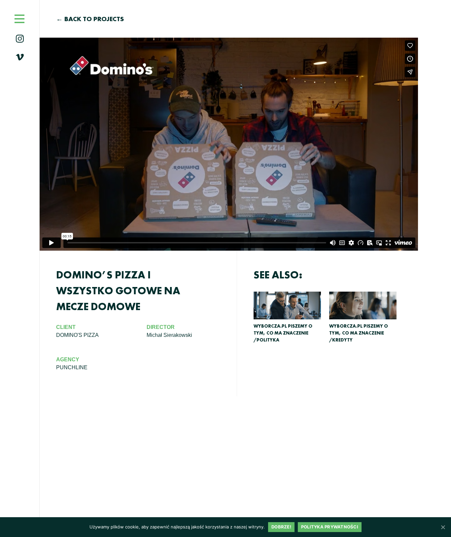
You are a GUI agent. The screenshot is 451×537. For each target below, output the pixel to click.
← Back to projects (90, 19)
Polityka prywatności (329, 526)
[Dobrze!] (442, 527)
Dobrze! (281, 526)
